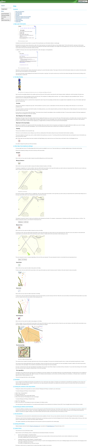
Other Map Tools (19, 14)
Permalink (17, 15)
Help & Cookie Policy (5, 20)
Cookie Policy (18, 21)
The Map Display (19, 12)
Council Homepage (5, 13)
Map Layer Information (20, 11)
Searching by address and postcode (22, 17)
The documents (18, 19)
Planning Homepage (5, 15)
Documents (4, 16)
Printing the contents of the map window (23, 16)
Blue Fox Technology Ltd (35, 426)
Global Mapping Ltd (50, 426)
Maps (3, 18)
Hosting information (19, 20)
